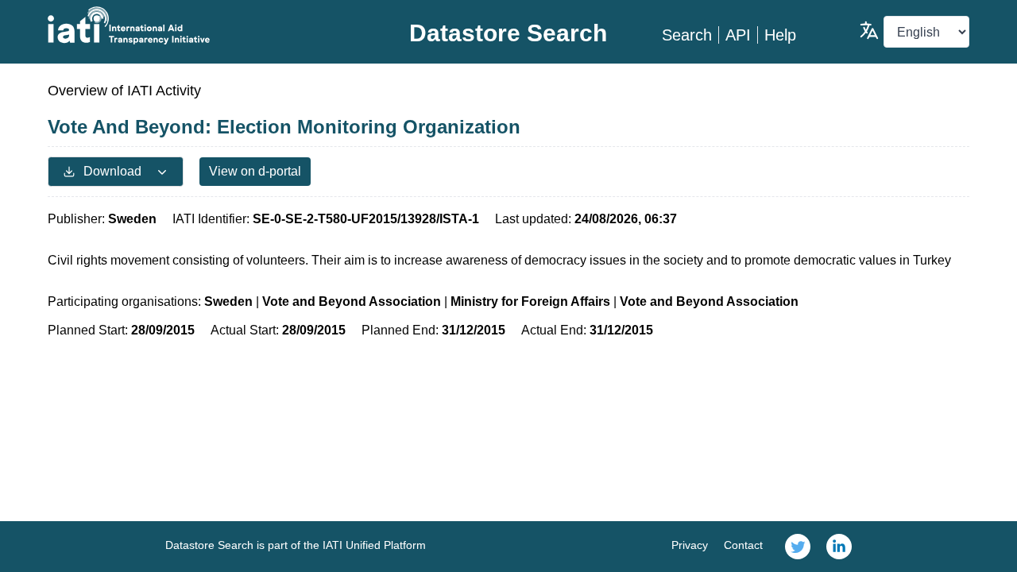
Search (687, 35)
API (738, 35)
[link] (797, 546)
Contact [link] (743, 545)
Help (780, 35)
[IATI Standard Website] (201, 25)
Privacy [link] (689, 545)
